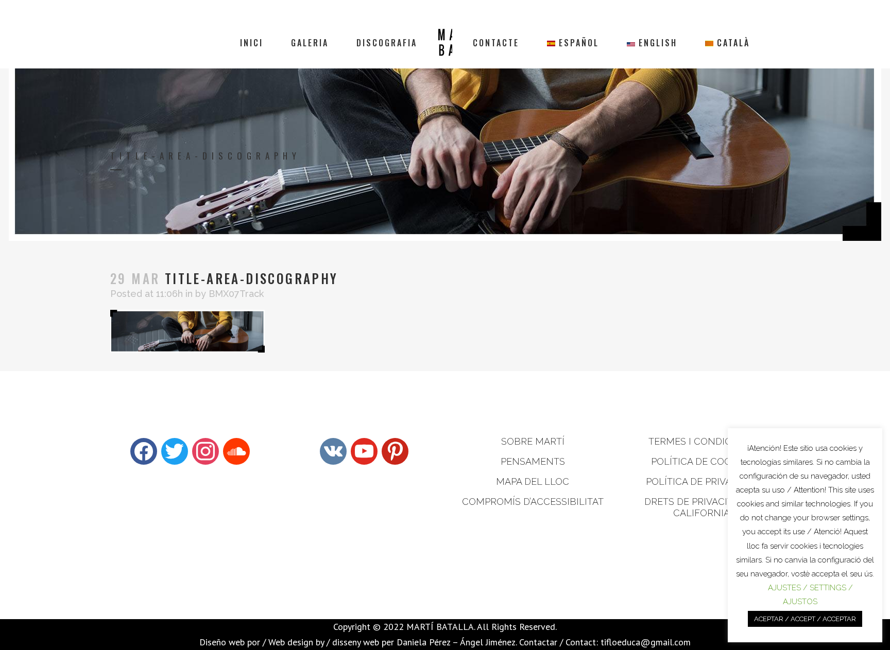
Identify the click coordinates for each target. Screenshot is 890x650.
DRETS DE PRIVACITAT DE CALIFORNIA (701, 507)
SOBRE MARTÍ (532, 441)
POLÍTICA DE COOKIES (701, 461)
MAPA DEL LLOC (532, 481)
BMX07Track (236, 293)
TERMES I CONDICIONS (701, 441)
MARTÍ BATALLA (440, 627)
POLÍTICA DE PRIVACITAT (701, 481)
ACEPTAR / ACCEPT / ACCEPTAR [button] (805, 619)
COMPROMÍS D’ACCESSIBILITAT (533, 501)
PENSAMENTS (533, 461)
